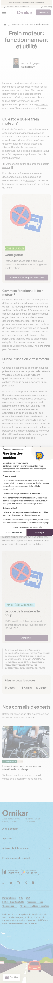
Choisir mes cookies (13, 532)
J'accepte (39, 532)
